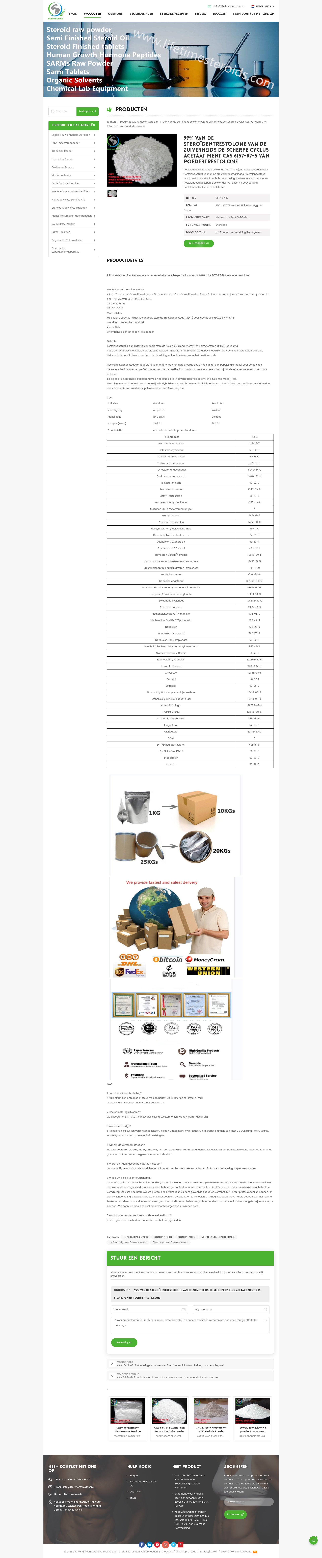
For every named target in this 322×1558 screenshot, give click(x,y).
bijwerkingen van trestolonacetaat (170, 1242)
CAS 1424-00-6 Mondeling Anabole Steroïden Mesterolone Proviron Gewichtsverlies (128, 1429)
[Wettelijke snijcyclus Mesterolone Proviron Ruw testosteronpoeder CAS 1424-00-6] (169, 1411)
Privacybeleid (208, 1552)
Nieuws (200, 14)
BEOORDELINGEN (141, 14)
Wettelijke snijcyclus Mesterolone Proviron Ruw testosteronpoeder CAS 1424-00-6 (169, 1429)
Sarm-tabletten (61, 232)
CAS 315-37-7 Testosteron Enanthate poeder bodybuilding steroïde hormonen (190, 1482)
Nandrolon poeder (62, 159)
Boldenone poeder (62, 167)
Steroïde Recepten (174, 14)
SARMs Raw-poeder (63, 224)
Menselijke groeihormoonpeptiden (72, 216)
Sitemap (181, 1552)
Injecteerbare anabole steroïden (70, 191)
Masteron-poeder (62, 175)
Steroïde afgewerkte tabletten (69, 208)
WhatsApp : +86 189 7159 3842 (71, 1480)
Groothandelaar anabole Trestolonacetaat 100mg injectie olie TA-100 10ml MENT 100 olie (192, 1500)
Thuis (73, 14)
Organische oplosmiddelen (67, 240)
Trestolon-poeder (186, 1237)
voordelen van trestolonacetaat (218, 1237)
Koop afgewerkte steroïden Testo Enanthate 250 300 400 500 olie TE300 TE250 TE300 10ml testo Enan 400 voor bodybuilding (192, 1520)
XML (193, 1552)
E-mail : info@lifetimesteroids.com (74, 1487)
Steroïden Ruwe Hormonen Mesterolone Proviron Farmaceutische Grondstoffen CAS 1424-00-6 (211, 1429)
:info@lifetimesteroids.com (228, 6)
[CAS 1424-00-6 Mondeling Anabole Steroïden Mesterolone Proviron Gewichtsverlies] (128, 1411)
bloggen (219, 14)
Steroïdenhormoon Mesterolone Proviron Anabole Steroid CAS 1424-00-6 (253, 1429)
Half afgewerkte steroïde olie (69, 200)
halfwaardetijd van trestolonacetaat (128, 1242)
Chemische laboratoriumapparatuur (66, 250)
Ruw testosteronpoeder (65, 143)
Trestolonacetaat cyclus (135, 1237)
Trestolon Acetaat (163, 1237)
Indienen (233, 1514)
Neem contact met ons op (253, 14)
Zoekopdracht (87, 111)
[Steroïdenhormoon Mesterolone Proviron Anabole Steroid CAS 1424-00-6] (252, 1411)
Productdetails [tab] (125, 261)
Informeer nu (200, 243)
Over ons (115, 14)
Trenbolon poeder (62, 151)
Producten (92, 14)
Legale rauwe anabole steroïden (71, 135)
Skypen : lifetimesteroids (68, 1494)
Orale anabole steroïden (66, 183)
